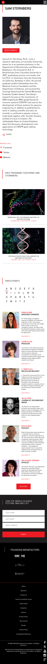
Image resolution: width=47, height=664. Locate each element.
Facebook (7, 148)
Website (6, 157)
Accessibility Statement (23, 634)
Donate (23, 625)
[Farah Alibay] (10, 320)
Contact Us (23, 595)
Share (9, 134)
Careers (23, 612)
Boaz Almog (26, 427)
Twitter (6, 153)
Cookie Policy (23, 629)
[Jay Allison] (10, 405)
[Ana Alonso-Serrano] (10, 468)
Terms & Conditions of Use (23, 599)
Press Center (24, 603)
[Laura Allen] (10, 349)
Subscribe (23, 608)
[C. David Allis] (10, 376)
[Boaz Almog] (10, 433)
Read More (24, 336)
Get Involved (23, 621)
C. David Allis (30, 370)
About (23, 586)
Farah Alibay (30, 314)
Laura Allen (26, 343)
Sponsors (23, 590)
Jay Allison (32, 400)
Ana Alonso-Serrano (30, 462)
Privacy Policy (23, 616)
